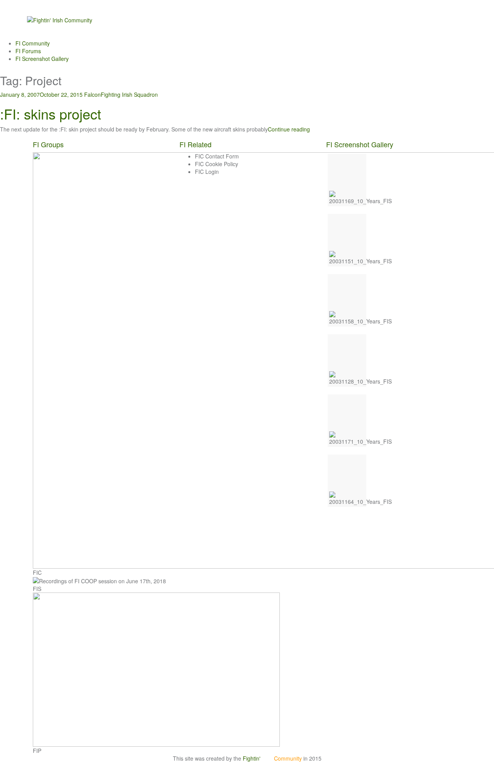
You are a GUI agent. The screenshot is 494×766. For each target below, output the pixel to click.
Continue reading (289, 129)
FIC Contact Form (217, 156)
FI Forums (28, 51)
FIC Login (207, 171)
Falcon (92, 94)
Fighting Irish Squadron (129, 94)
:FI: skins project (50, 113)
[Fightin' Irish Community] (59, 19)
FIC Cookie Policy (216, 164)
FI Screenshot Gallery (42, 58)
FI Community (32, 43)
